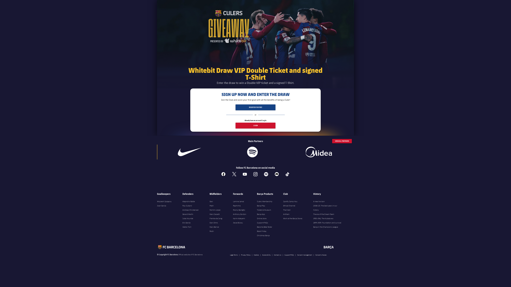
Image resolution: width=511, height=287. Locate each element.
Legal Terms (234, 255)
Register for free (255, 107)
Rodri (212, 231)
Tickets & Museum (264, 210)
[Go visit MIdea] (318, 152)
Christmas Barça (263, 235)
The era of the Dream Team (323, 214)
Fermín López (215, 210)
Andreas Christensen (190, 210)
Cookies (256, 255)
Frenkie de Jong (216, 218)
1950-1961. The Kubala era (323, 218)
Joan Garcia (161, 206)
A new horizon (319, 201)
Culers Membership (264, 201)
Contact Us (277, 255)
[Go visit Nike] (189, 152)
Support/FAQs (262, 223)
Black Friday (261, 231)
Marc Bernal (214, 227)
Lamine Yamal (238, 201)
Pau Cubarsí (187, 206)
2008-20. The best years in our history (325, 208)
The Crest (286, 210)
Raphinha (237, 206)
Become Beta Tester (264, 227)
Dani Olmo (214, 223)
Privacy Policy (246, 255)
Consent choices (321, 255)
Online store (261, 218)
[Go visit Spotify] (252, 152)
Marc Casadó (215, 214)
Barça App (261, 214)
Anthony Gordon (239, 214)
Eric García (186, 223)
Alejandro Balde (188, 201)
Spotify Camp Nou (290, 201)
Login (255, 125)
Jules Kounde (187, 218)
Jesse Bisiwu (238, 223)
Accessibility (266, 255)
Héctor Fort (186, 227)
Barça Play (261, 206)
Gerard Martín (187, 214)
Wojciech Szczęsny (164, 201)
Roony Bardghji (239, 210)
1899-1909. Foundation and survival (327, 223)
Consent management (304, 255)
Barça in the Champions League (325, 227)
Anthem (286, 214)
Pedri (212, 206)
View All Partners (342, 141)
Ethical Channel (289, 206)
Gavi (211, 201)
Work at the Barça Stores (292, 218)
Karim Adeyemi (239, 218)
